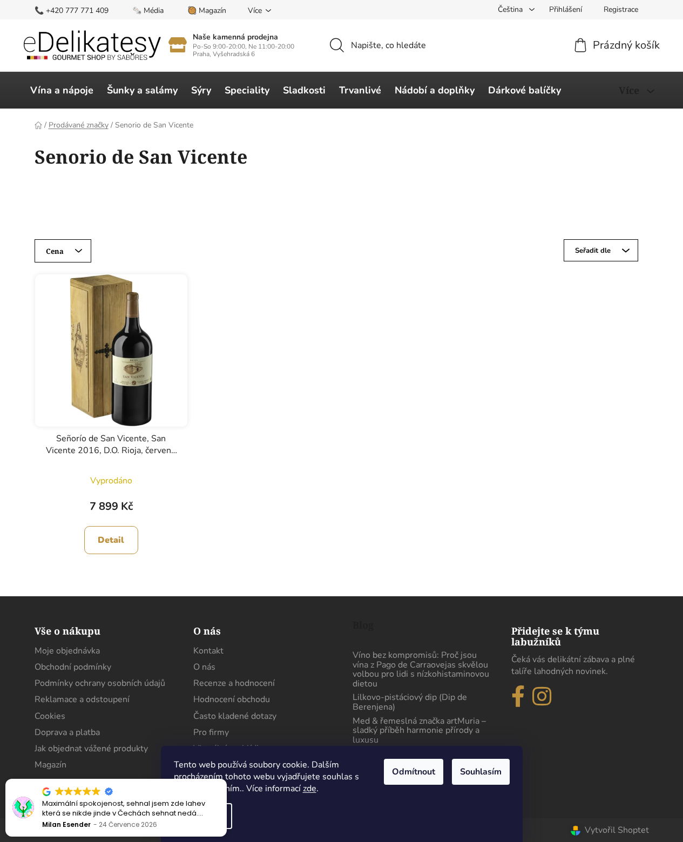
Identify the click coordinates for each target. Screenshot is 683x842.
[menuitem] (62, 90)
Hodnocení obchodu (231, 699)
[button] (226, 779)
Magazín (50, 765)
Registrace (621, 9)
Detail (111, 540)
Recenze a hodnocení (234, 683)
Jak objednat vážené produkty (91, 749)
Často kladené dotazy (234, 716)
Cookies (50, 716)
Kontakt (208, 651)
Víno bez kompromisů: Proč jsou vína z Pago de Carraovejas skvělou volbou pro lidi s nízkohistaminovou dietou (421, 670)
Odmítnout (413, 772)
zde (309, 788)
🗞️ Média (148, 10)
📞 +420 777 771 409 (72, 10)
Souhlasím (481, 772)
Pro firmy (211, 732)
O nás (204, 667)
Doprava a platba (67, 732)
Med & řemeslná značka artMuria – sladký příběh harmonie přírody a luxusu (419, 731)
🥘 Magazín (206, 10)
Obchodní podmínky (73, 667)
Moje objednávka (67, 651)
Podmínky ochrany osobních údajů (100, 683)
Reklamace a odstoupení (82, 699)
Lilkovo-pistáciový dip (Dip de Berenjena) (410, 702)
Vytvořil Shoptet (617, 830)
